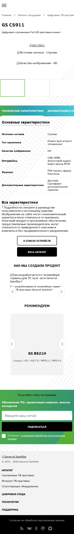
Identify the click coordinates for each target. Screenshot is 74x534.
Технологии (10, 502)
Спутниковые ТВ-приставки (18, 475)
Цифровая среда (13, 494)
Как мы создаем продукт (37, 266)
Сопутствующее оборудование (20, 486)
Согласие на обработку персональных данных (37, 520)
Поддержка (10, 509)
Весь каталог (37, 252)
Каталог (7, 470)
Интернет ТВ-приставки (16, 481)
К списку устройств (37, 241)
